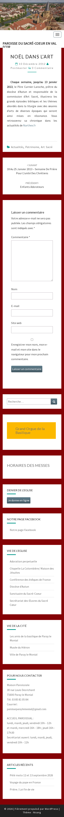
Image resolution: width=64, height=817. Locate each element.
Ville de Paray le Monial (24, 654)
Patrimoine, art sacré (38, 147)
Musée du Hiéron (20, 647)
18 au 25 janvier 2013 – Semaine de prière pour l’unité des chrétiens (32, 169)
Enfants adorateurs (32, 185)
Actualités (17, 147)
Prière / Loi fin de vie (22, 789)
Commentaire (20, 237)
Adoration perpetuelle (23, 561)
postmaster (18, 67)
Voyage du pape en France (25, 782)
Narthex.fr (29, 125)
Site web (16, 323)
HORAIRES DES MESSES (28, 465)
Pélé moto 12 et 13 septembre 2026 (31, 775)
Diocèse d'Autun (19, 586)
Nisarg (37, 812)
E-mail (15, 306)
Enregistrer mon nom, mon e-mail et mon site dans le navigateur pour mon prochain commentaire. (29, 352)
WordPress (51, 808)
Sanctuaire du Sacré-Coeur (25, 593)
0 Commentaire (43, 67)
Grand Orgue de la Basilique (30, 430)
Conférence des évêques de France (30, 579)
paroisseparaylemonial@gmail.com (26, 709)
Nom (14, 289)
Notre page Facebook (23, 530)
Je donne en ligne (18, 500)
